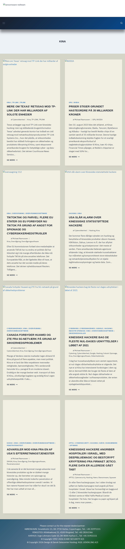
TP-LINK (15, 102)
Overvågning (18, 213)
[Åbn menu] (3, 23)
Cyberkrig (73, 328)
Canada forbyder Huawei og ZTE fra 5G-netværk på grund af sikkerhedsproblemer (31, 338)
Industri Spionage (77, 331)
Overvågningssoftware (36, 213)
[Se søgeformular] (121, 23)
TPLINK (23, 102)
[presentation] (31, 78)
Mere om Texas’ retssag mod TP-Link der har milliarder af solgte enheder (31, 110)
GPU (70, 102)
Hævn (101, 443)
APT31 (71, 443)
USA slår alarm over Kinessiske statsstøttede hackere (89, 221)
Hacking (72, 213)
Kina (9, 102)
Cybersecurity (82, 443)
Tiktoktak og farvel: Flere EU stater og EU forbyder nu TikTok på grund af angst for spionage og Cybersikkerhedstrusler (30, 225)
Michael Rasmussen (82, 119)
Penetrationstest (15, 445)
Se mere (12, 160)
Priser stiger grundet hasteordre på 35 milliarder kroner (91, 110)
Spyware (74, 445)
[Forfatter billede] (8, 119)
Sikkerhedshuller (77, 333)
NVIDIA (76, 102)
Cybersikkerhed (19, 119)
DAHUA (10, 443)
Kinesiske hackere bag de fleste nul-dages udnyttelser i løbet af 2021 (93, 341)
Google (99, 328)
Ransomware (111, 443)
